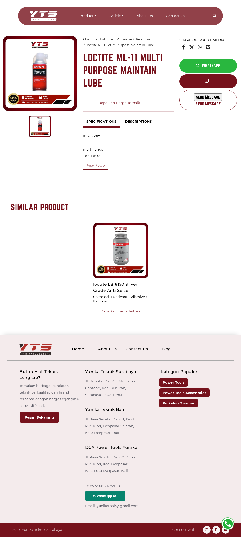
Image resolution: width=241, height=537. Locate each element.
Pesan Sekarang (39, 417)
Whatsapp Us (106, 496)
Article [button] (115, 16)
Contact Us (175, 16)
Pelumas (143, 39)
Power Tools (173, 382)
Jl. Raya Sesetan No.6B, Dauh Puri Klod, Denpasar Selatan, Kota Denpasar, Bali (110, 426)
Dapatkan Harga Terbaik (119, 103)
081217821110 (109, 486)
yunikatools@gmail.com (118, 506)
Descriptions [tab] (138, 121)
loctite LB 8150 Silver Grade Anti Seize (115, 287)
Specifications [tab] (101, 121)
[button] (214, 16)
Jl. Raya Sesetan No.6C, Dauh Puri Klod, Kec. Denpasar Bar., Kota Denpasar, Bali (110, 464)
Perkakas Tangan (178, 403)
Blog (166, 349)
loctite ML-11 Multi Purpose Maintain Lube (120, 45)
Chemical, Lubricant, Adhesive (107, 39)
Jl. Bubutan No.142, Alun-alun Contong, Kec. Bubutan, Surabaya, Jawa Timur (110, 388)
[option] (40, 73)
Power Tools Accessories (184, 393)
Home (78, 349)
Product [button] (86, 16)
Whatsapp (211, 65)
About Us (145, 16)
